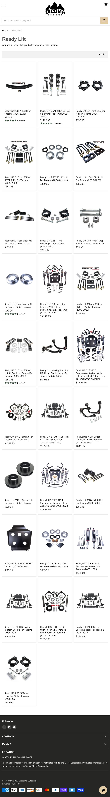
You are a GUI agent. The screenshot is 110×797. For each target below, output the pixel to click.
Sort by (102, 54)
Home (5, 30)
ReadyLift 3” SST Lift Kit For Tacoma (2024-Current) (18, 438)
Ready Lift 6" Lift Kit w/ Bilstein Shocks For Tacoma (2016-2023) (90, 630)
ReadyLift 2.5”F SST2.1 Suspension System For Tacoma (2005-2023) (88, 566)
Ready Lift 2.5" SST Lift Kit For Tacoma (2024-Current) (54, 179)
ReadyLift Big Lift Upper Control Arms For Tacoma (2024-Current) (89, 440)
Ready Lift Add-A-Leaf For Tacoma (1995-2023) (17, 112)
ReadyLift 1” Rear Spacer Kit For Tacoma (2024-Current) (18, 305)
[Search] (104, 20)
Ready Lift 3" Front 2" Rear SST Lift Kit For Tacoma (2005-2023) (17, 180)
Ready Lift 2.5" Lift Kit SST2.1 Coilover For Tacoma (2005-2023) (55, 114)
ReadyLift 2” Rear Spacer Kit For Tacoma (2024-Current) (18, 501)
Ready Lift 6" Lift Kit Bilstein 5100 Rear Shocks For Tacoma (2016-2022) (54, 440)
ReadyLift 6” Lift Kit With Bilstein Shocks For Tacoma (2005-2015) (18, 630)
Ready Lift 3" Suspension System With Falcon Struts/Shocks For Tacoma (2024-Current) (53, 308)
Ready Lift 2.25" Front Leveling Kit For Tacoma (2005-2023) (52, 243)
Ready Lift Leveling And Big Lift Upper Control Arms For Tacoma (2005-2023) (54, 373)
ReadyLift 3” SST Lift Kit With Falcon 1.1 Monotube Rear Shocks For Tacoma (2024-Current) (53, 631)
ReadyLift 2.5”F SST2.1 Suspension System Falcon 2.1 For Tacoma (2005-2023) (54, 503)
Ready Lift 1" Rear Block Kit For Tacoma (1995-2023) (89, 179)
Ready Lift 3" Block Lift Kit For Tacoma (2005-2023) (89, 501)
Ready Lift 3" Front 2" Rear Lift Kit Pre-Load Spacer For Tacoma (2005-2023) (18, 373)
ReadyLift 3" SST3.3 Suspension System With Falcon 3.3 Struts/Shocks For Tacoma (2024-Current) (90, 374)
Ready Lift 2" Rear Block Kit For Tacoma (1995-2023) (18, 242)
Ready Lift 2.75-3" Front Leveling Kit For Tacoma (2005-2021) (16, 696)
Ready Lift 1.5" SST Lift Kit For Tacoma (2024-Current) (54, 565)
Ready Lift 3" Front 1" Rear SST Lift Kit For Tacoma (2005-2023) (89, 307)
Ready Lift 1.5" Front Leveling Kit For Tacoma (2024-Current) (90, 114)
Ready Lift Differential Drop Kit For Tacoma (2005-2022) (90, 242)
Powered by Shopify (11, 784)
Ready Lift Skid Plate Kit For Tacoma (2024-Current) (18, 565)
